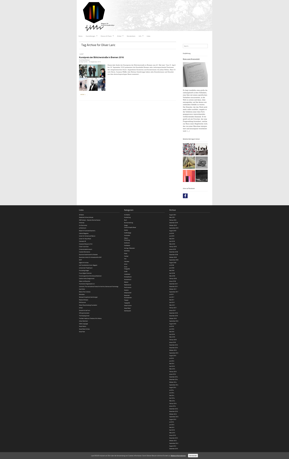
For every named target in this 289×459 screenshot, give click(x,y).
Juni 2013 (171, 424)
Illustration (127, 235)
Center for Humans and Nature (87, 236)
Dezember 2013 (173, 409)
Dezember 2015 (173, 345)
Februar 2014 (173, 403)
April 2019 (172, 241)
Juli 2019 (171, 233)
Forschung (127, 240)
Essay (125, 253)
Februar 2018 (173, 278)
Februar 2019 (173, 246)
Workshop (127, 251)
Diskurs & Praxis (106, 36)
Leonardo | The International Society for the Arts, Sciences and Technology (98, 286)
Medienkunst (127, 285)
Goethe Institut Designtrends (86, 278)
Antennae (81, 222)
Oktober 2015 (173, 350)
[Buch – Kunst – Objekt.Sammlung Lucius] (189, 176)
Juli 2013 (171, 422)
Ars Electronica (83, 225)
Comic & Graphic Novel (130, 227)
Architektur (127, 215)
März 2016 (172, 337)
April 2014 (172, 398)
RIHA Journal (82, 302)
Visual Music (127, 308)
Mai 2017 (171, 300)
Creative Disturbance (84, 252)
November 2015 (173, 347)
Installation (127, 274)
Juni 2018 (171, 268)
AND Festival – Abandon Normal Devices (89, 220)
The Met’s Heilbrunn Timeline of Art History (90, 318)
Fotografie (127, 269)
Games (126, 230)
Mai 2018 (171, 270)
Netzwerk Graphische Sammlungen (88, 297)
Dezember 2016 (173, 313)
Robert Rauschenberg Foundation (88, 305)
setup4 (81, 308)
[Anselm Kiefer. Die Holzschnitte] (202, 176)
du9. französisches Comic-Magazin (88, 265)
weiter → (83, 94)
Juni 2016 (171, 329)
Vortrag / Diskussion (129, 248)
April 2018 (172, 273)
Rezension (127, 295)
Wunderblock (131, 36)
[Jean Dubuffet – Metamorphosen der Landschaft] (189, 149)
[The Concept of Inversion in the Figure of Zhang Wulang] (202, 149)
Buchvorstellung (128, 222)
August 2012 (172, 446)
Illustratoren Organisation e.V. (87, 284)
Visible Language (83, 324)
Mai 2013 (171, 427)
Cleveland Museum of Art (85, 244)
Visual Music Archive (84, 329)
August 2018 (172, 262)
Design (126, 225)
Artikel (119, 36)
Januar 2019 (172, 249)
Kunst (82, 54)
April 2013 (172, 430)
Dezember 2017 (173, 284)
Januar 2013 (172, 435)
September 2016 (173, 321)
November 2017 (173, 286)
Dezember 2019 (173, 222)
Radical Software (83, 300)
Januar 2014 (172, 406)
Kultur (125, 264)
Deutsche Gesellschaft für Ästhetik (88, 254)
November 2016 (173, 316)
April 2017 (172, 302)
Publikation (127, 245)
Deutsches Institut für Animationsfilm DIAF (90, 257)
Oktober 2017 (173, 289)
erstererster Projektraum (85, 268)
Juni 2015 (171, 361)
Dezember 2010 (173, 448)
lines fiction (82, 289)
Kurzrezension (128, 297)
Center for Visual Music (85, 238)
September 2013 (173, 416)
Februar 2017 (173, 308)
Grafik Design (127, 233)
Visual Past (82, 331)
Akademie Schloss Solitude (86, 217)
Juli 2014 (171, 390)
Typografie (127, 303)
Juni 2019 (171, 236)
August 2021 (172, 215)
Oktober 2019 (173, 225)
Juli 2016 (171, 326)
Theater (126, 300)
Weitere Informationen (178, 455)
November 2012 (173, 438)
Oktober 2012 (173, 440)
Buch (125, 220)
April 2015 (172, 366)
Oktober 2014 (173, 382)
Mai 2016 (171, 331)
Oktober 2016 (173, 318)
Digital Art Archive (84, 262)
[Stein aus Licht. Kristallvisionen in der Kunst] (189, 162)
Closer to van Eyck (84, 246)
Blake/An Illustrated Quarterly (87, 230)
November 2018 (173, 254)
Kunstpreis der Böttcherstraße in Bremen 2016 (101, 57)
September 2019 (173, 228)
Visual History (82, 326)
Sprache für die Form (84, 310)
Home (80, 36)
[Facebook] (185, 195)
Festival (126, 256)
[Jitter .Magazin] (144, 17)
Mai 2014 (171, 395)
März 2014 (172, 401)
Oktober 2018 (173, 257)
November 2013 (173, 411)
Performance (127, 287)
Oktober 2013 (173, 414)
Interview (126, 261)
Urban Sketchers (83, 321)
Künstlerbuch (127, 279)
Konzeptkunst (128, 277)
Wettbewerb (127, 311)
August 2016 (172, 324)
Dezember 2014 (173, 377)
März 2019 (172, 244)
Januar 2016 (172, 342)
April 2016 (172, 334)
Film (125, 259)
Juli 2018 (171, 265)
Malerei (126, 282)
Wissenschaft (127, 293)
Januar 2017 (172, 310)
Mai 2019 (171, 238)
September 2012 (173, 443)
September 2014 (173, 385)
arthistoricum (82, 228)
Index (148, 36)
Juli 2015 (171, 358)
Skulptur (126, 290)
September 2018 (173, 260)
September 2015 (173, 353)
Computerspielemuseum (85, 249)
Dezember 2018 (173, 252)
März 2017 (172, 305)
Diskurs (126, 238)
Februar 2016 (173, 339)
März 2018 (172, 276)
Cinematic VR (82, 241)
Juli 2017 (171, 294)
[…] (188, 131)
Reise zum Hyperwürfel (191, 59)
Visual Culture (128, 305)
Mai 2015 (171, 363)
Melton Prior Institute (84, 292)
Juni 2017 (171, 297)
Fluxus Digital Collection (85, 273)
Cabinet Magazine (84, 233)
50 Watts (81, 215)
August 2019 (172, 230)
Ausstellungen (90, 36)
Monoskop (82, 294)
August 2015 (172, 355)
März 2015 (172, 369)
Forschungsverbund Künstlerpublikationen (90, 276)
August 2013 (172, 419)
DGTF (80, 260)
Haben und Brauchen (84, 281)
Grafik (125, 271)
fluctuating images (84, 270)
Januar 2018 (172, 281)
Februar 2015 (173, 371)
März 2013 (172, 433)
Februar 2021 (173, 220)
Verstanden (193, 455)
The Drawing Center (84, 316)
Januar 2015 (172, 374)
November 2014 (173, 379)
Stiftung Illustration (84, 313)
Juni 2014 (171, 393)
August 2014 (172, 387)
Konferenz (127, 243)
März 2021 (172, 217)
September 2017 (173, 292)
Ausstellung (127, 217)
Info (140, 36)
